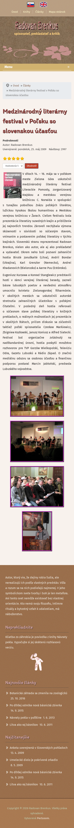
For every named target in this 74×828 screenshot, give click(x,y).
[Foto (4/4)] (37, 531)
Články (39, 11)
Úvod (14, 11)
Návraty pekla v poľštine (25, 717)
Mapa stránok (57, 11)
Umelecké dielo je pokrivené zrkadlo (34, 760)
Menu (37, 67)
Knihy (26, 11)
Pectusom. (43, 818)
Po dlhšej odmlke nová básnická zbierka (36, 705)
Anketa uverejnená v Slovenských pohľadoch (39, 747)
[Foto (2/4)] (37, 441)
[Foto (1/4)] (37, 396)
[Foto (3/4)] (37, 486)
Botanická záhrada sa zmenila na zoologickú (38, 693)
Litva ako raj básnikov (24, 724)
